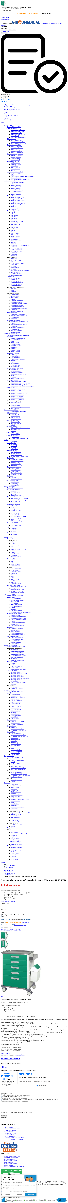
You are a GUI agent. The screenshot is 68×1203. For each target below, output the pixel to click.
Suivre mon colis (8, 1162)
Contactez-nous (5, 19)
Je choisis (19, 1194)
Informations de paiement (10, 1163)
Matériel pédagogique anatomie (12, 109)
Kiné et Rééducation (9, 113)
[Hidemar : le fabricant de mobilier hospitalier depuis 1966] (11, 886)
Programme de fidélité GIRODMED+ (14, 1166)
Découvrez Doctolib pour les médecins (14, 1137)
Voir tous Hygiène (12, 441)
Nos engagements (8, 1131)
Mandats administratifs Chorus (12, 1128)
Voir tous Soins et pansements (15, 488)
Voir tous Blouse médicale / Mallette (16, 411)
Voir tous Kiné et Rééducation (15, 595)
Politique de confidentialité (11, 1157)
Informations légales (9, 1159)
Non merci (7, 1194)
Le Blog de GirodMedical (10, 1130)
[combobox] (8, 30)
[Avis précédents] (16, 1077)
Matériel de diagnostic (10, 107)
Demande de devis (9, 1134)
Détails (2, 996)
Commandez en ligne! (20, 925)
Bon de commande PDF (10, 1136)
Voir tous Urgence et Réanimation (16, 646)
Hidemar (4, 1067)
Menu (2, 122)
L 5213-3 (44, 1181)
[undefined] (13, 1082)
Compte (3, 862)
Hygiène (6, 112)
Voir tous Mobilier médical (14, 127)
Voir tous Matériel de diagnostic (15, 182)
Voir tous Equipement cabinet (15, 757)
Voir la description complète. (8, 901)
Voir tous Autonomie (12, 784)
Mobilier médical (8, 106)
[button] (3, 1200)
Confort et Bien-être (9, 116)
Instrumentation (8, 110)
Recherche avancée (6, 31)
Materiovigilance (8, 1165)
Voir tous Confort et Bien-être (15, 691)
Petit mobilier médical (9, 873)
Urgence (6, 118)
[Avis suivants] (66, 1077)
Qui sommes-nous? (9, 1127)
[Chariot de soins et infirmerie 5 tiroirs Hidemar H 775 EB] (4, 939)
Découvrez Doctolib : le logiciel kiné (13, 1139)
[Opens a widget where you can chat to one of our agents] (61, 1200)
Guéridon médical (8, 874)
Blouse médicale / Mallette (11, 115)
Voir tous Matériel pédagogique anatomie (18, 335)
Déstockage (7, 119)
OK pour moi (30, 1194)
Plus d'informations (6, 1053)
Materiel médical (8, 870)
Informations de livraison (10, 1160)
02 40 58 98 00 (5, 17)
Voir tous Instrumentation (13, 538)
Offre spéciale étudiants (10, 1133)
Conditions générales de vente (12, 1156)
